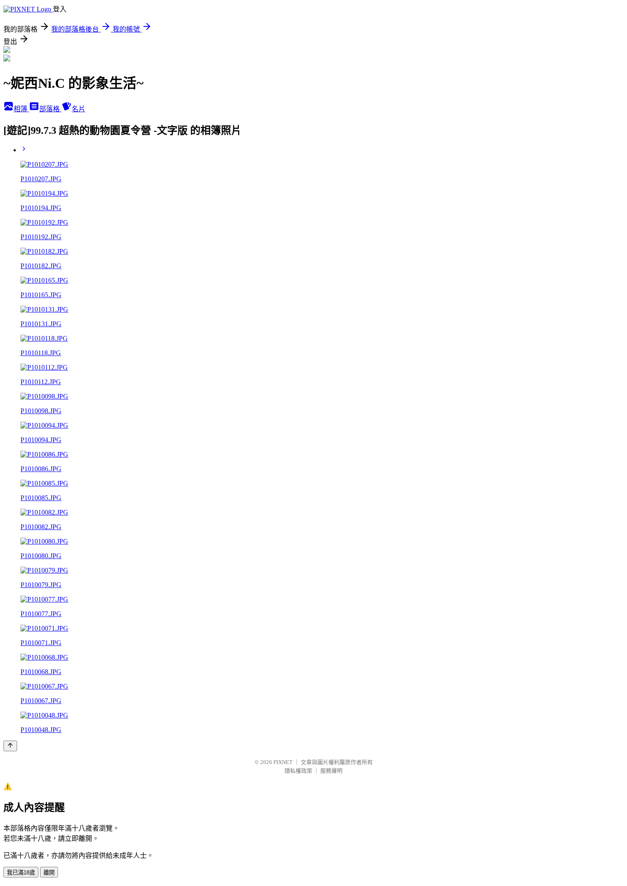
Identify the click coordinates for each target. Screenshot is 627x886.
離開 (49, 872)
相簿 (21, 109)
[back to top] (10, 746)
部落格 (50, 109)
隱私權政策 (298, 770)
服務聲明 (331, 770)
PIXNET (283, 762)
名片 (78, 109)
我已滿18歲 (21, 872)
